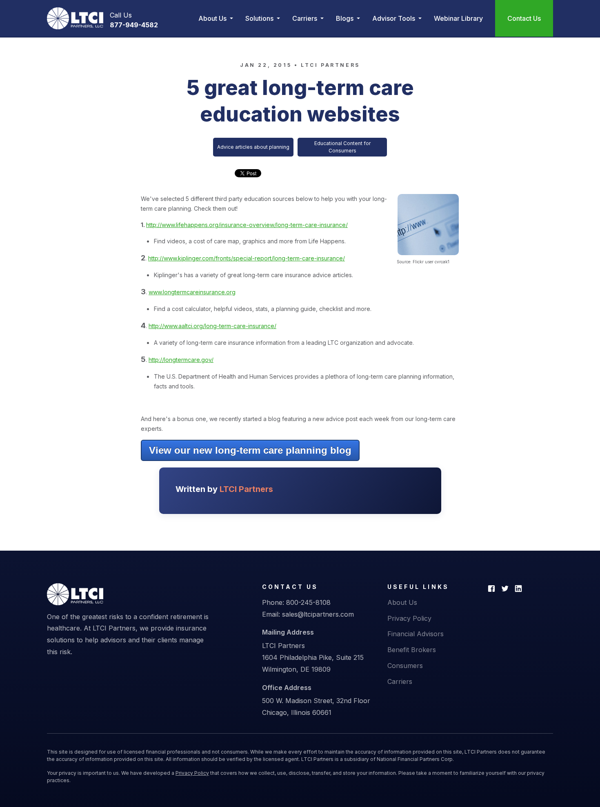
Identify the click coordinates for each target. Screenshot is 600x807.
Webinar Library (458, 18)
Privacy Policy (409, 618)
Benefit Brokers (411, 650)
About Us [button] (213, 18)
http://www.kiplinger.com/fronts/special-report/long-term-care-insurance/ (246, 258)
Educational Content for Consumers (342, 147)
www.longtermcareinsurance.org (192, 292)
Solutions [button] (260, 18)
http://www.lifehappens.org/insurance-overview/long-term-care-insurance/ (247, 224)
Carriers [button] (305, 18)
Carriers (399, 681)
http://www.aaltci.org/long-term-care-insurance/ (212, 325)
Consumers (405, 665)
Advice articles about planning (253, 147)
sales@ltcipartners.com (318, 614)
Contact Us (524, 18)
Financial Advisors (415, 634)
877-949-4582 (134, 25)
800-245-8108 (308, 602)
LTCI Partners (330, 65)
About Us (402, 602)
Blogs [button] (345, 18)
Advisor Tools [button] (394, 18)
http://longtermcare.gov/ (181, 359)
